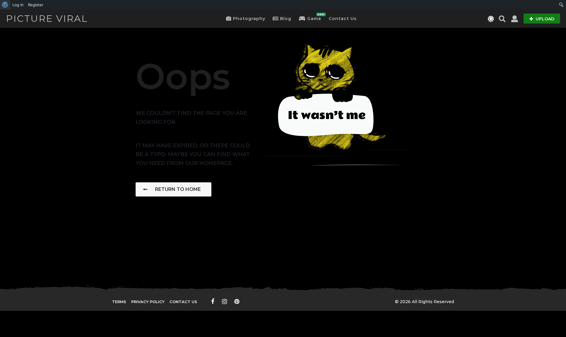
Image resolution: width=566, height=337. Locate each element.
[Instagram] (224, 301)
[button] (491, 18)
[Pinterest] (236, 301)
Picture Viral (47, 18)
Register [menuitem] (35, 4)
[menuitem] (5, 4)
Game (314, 17)
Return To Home (178, 189)
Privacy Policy (147, 301)
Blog (285, 18)
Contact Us (343, 18)
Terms (119, 301)
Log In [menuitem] (18, 4)
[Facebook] (213, 301)
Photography (249, 18)
